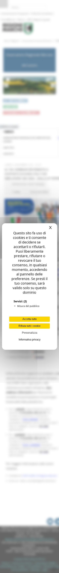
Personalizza (29, 332)
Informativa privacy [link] (29, 339)
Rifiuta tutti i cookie (29, 325)
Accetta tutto (29, 319)
